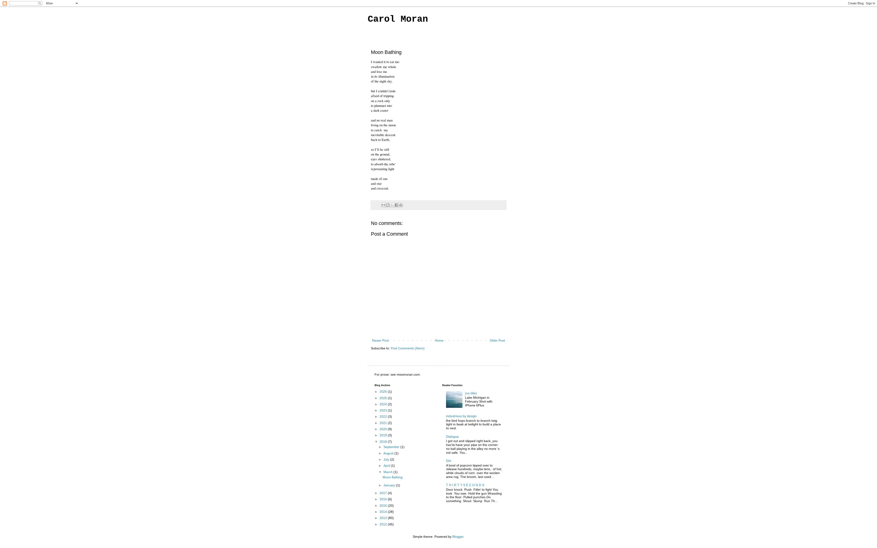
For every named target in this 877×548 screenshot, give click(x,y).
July (386, 459)
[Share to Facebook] (396, 205)
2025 (384, 398)
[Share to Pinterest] (401, 205)
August (388, 453)
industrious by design (461, 416)
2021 (384, 423)
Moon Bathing (393, 477)
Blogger (457, 536)
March (388, 472)
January (389, 485)
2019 (384, 435)
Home (439, 340)
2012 (384, 524)
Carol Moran (398, 19)
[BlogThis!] (388, 205)
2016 (384, 499)
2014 (384, 512)
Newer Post (380, 340)
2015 (384, 505)
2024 (384, 404)
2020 (384, 429)
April (387, 465)
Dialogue (452, 436)
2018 (384, 441)
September (391, 447)
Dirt (448, 461)
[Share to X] (392, 205)
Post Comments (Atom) (408, 348)
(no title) (471, 393)
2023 (384, 410)
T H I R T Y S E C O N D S (465, 485)
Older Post (497, 340)
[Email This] (383, 205)
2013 (384, 518)
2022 (384, 416)
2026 (384, 391)
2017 (384, 493)
